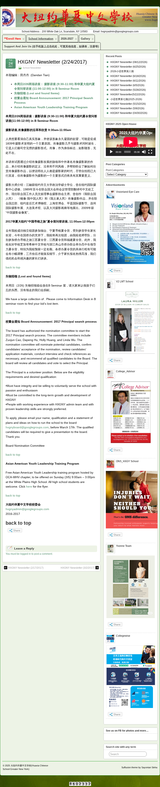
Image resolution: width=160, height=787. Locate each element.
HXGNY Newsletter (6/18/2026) (128, 76)
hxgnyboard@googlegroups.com (27, 427)
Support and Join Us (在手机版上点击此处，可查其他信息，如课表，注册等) (51, 46)
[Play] (111, 152)
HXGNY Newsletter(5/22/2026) (127, 94)
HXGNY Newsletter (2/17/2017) (26, 567)
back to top (13, 267)
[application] (130, 142)
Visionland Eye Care (127, 191)
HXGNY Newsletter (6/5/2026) (127, 85)
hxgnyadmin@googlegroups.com (27, 509)
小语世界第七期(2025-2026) (126, 99)
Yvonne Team (123, 545)
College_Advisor (125, 371)
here (29, 486)
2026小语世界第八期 (122, 71)
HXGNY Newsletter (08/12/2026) (128, 62)
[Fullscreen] (150, 152)
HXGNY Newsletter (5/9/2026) (127, 108)
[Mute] (144, 152)
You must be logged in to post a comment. (29, 553)
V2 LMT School (124, 281)
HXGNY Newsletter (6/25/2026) (128, 66)
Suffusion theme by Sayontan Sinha (139, 767)
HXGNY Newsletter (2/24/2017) (52, 62)
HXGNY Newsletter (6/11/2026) (128, 80)
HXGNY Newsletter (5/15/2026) (128, 103)
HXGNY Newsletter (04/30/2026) (128, 113)
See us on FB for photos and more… (127, 730)
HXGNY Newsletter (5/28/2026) (128, 89)
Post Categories (115, 170)
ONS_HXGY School (127, 461)
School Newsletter (32, 68)
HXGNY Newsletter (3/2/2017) (78, 567)
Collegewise (123, 635)
